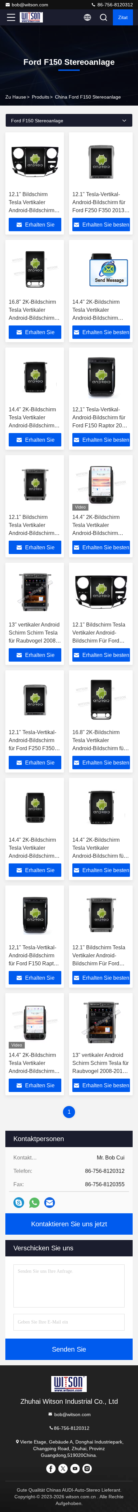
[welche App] (34, 1203)
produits (40, 97)
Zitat (123, 17)
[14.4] (35, 377)
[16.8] (35, 269)
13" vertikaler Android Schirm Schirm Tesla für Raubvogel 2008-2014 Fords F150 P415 (34, 641)
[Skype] (18, 1202)
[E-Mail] (49, 1202)
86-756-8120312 (114, 4)
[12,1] (101, 377)
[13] (35, 592)
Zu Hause (15, 97)
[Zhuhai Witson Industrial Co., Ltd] (33, 17)
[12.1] (35, 162)
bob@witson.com (30, 4)
